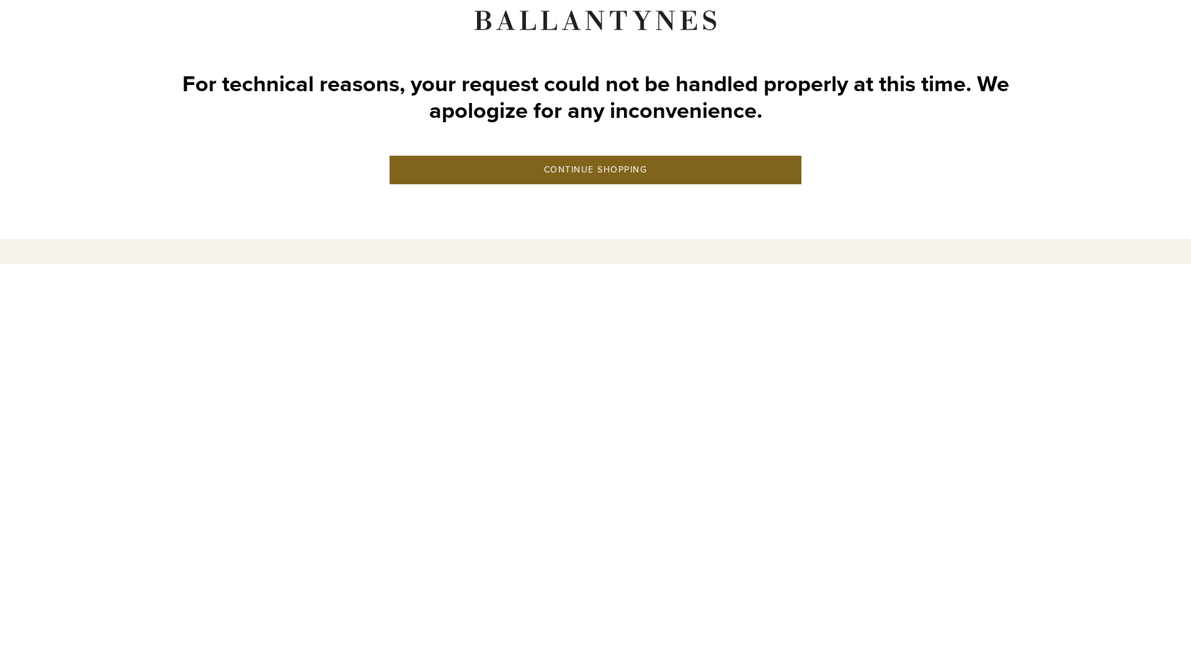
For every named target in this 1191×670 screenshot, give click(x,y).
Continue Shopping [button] (596, 169)
